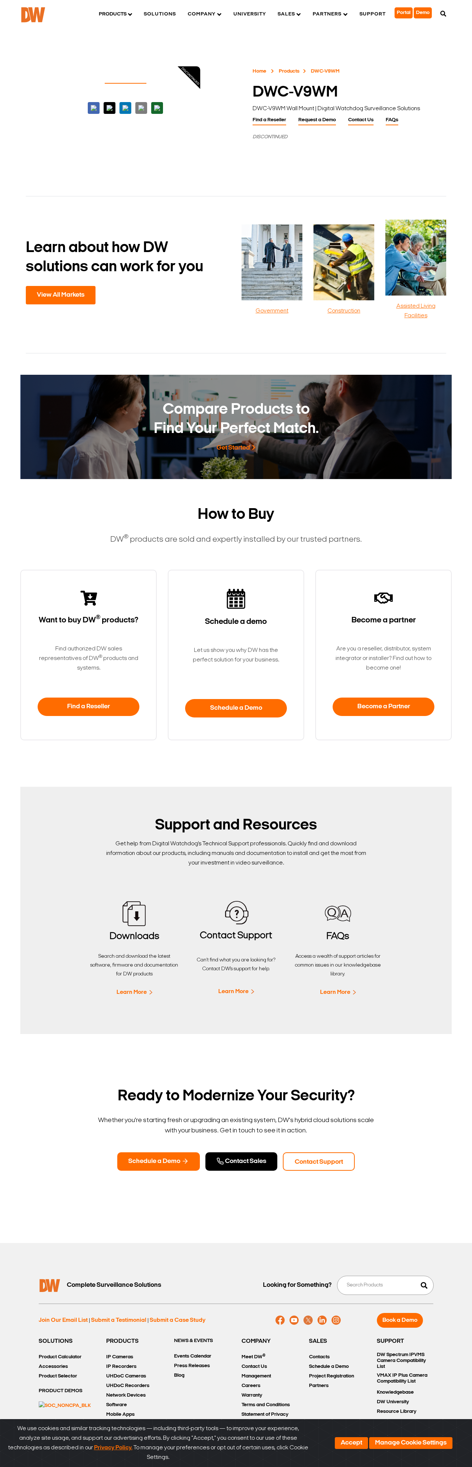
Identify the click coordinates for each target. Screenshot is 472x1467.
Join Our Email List (63, 1320)
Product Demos (60, 1391)
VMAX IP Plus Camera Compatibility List (402, 1378)
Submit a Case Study (177, 1320)
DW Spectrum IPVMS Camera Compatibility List (401, 1360)
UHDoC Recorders (127, 1386)
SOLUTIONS (56, 1341)
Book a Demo (399, 1320)
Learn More (132, 992)
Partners (319, 1386)
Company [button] (201, 14)
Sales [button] (286, 14)
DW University (393, 1402)
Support (373, 14)
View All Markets (60, 295)
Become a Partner (383, 706)
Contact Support (319, 1162)
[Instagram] (336, 1320)
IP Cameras (119, 1357)
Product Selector (58, 1376)
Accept (351, 1443)
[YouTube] (294, 1320)
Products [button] (112, 14)
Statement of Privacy (265, 1414)
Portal (403, 12)
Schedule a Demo (236, 708)
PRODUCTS (122, 1341)
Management (256, 1376)
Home (259, 71)
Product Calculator (60, 1357)
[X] (308, 1320)
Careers (251, 1386)
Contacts (319, 1357)
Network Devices (126, 1395)
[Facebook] (280, 1320)
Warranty (252, 1395)
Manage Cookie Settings (411, 1443)
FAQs (392, 120)
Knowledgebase (395, 1392)
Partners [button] (327, 14)
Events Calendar (192, 1356)
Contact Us (361, 120)
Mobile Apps (120, 1414)
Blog (179, 1375)
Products (289, 71)
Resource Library (396, 1411)
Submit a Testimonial (118, 1320)
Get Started (233, 448)
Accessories (53, 1366)
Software (116, 1405)
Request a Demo (317, 120)
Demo (423, 12)
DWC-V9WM (325, 71)
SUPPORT (390, 1341)
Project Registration (331, 1376)
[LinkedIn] (322, 1320)
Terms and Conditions (266, 1405)
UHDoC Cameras (126, 1376)
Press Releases (192, 1366)
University (249, 14)
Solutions (160, 14)
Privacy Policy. (113, 1448)
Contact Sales (245, 1161)
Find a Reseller (269, 120)
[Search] (443, 14)
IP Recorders (121, 1366)
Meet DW (254, 1357)
